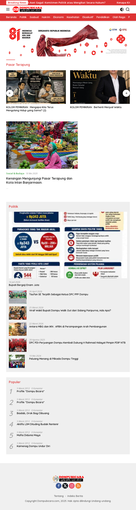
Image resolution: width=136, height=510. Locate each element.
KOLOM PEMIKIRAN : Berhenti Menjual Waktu (96, 107)
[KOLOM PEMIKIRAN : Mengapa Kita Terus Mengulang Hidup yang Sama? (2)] (36, 87)
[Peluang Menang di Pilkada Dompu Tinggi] (17, 361)
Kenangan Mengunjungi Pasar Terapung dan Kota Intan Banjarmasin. (39, 180)
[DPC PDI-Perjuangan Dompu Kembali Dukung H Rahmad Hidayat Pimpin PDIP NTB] (18, 345)
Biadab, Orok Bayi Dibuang (33, 413)
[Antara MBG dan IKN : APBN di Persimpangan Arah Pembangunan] (18, 329)
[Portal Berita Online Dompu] (27, 9)
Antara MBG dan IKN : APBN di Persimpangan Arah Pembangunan (68, 326)
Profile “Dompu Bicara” (30, 391)
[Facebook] (58, 486)
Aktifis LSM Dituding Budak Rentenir (38, 424)
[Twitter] (65, 486)
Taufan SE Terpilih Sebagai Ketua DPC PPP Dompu (58, 294)
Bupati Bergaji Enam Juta (24, 285)
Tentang (59, 496)
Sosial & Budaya (15, 173)
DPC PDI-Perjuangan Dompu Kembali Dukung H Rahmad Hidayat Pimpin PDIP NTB (77, 342)
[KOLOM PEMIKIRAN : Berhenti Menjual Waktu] (100, 87)
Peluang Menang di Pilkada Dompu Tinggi (53, 358)
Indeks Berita (75, 496)
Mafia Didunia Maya (28, 435)
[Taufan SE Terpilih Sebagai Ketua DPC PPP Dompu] (18, 297)
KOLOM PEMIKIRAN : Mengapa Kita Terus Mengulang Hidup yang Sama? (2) (29, 109)
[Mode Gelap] (122, 9)
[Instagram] (72, 486)
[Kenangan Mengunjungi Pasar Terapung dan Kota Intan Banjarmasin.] (42, 145)
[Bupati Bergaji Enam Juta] (68, 245)
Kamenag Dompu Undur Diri (33, 446)
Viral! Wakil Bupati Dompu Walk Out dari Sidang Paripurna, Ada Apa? (70, 310)
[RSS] (78, 486)
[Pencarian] (128, 9)
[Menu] (8, 9)
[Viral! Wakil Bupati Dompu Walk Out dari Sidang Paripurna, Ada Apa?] (18, 313)
